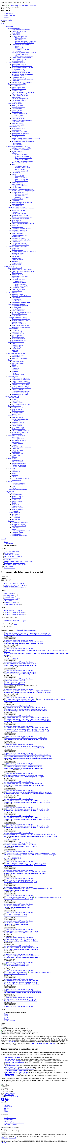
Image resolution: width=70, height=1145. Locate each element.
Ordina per (4, 630)
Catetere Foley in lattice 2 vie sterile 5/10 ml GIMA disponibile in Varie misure (28, 692)
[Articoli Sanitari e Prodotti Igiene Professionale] (22, 5)
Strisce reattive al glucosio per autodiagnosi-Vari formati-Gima (23, 768)
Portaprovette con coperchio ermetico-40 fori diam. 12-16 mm (23, 992)
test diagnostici (9, 1074)
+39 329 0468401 (9, 1095)
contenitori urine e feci (12, 1065)
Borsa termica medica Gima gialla (14, 684)
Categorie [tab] (4, 548)
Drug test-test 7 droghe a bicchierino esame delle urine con (22, 957)
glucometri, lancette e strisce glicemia (16, 1072)
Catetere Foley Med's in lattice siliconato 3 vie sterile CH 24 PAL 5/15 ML (27, 827)
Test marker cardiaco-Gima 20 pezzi (15, 916)
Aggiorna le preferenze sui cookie (14, 1123)
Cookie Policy (8, 1121)
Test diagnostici (8, 566)
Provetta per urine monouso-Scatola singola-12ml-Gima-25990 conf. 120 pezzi (28, 758)
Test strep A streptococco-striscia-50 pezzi (17, 907)
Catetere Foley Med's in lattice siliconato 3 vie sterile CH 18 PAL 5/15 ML (27, 802)
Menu (2, 23)
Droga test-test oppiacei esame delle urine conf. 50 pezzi (21, 949)
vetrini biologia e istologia (13, 1060)
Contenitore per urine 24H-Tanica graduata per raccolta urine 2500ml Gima (27, 721)
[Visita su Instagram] (7, 1099)
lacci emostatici (9, 1075)
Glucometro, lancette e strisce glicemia (15, 564)
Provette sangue (8, 553)
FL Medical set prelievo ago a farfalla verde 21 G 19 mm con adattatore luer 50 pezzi (30, 855)
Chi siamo (7, 1105)
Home (6, 542)
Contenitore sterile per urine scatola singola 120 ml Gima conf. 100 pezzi (26, 731)
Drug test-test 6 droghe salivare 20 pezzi (16, 965)
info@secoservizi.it (10, 1093)
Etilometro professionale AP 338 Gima (16, 890)
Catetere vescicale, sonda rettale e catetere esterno (18, 561)
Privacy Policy (8, 1119)
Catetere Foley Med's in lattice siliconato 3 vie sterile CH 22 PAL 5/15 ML (27, 819)
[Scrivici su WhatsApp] (4, 1138)
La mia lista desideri (10, 15)
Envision (3, 1142)
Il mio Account (8, 13)
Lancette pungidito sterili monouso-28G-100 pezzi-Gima (21, 984)
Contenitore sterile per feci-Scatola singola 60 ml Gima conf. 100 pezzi (25, 710)
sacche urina (9, 1067)
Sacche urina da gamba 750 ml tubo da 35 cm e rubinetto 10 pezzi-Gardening (28, 635)
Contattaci (7, 1108)
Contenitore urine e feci (11, 558)
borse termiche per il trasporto (14, 1062)
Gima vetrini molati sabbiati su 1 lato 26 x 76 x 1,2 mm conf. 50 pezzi (25, 873)
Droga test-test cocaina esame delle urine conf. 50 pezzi (21, 933)
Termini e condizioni (10, 1118)
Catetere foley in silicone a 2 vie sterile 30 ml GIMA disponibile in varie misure (28, 793)
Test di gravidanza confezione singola (15, 974)
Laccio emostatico (9, 568)
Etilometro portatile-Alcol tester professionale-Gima (20, 701)
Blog (5, 1110)
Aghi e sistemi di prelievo (11, 551)
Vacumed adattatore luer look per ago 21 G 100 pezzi (20, 846)
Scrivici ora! (12, 1138)
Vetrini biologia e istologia (11, 554)
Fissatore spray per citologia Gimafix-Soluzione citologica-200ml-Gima (25, 739)
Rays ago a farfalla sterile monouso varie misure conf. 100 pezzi (23, 643)
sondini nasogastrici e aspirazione (15, 1070)
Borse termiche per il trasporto (13, 556)
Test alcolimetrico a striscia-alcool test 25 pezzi (18, 899)
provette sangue (10, 1059)
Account (3, 539)
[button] (12, 640)
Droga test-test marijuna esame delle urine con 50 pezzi (21, 941)
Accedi (6, 17)
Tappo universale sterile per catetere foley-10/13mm (20, 674)
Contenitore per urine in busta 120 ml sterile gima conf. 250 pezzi (24, 776)
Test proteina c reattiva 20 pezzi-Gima (16, 924)
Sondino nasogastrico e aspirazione (14, 563)
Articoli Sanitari (8, 543)
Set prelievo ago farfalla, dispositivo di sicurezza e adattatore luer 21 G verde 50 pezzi (30, 836)
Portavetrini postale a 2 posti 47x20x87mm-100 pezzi (20, 882)
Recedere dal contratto (10, 1124)
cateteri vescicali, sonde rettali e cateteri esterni (19, 1069)
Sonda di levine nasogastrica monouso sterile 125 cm (20, 665)
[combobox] (9, 7)
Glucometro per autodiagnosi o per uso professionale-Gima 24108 (24, 748)
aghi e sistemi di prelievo (12, 1057)
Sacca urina (7, 559)
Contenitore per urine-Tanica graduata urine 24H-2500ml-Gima (24, 785)
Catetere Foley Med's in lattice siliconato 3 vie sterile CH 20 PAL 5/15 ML (27, 810)
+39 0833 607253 (13, 1096)
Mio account (8, 1106)
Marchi (6, 1111)
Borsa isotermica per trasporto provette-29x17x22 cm (20, 1001)
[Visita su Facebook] (3, 1099)
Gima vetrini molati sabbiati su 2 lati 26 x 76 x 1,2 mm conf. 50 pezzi (25, 865)
